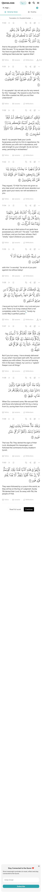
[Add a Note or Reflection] (35, 23)
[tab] (10, 12)
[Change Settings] (37, 8)
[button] (6, 8)
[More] (39, 23)
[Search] (34, 3)
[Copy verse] (26, 23)
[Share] (30, 23)
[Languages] (29, 3)
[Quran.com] (8, 3)
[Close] (39, 866)
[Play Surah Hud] (9, 23)
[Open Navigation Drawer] (38, 3)
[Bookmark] (13, 23)
